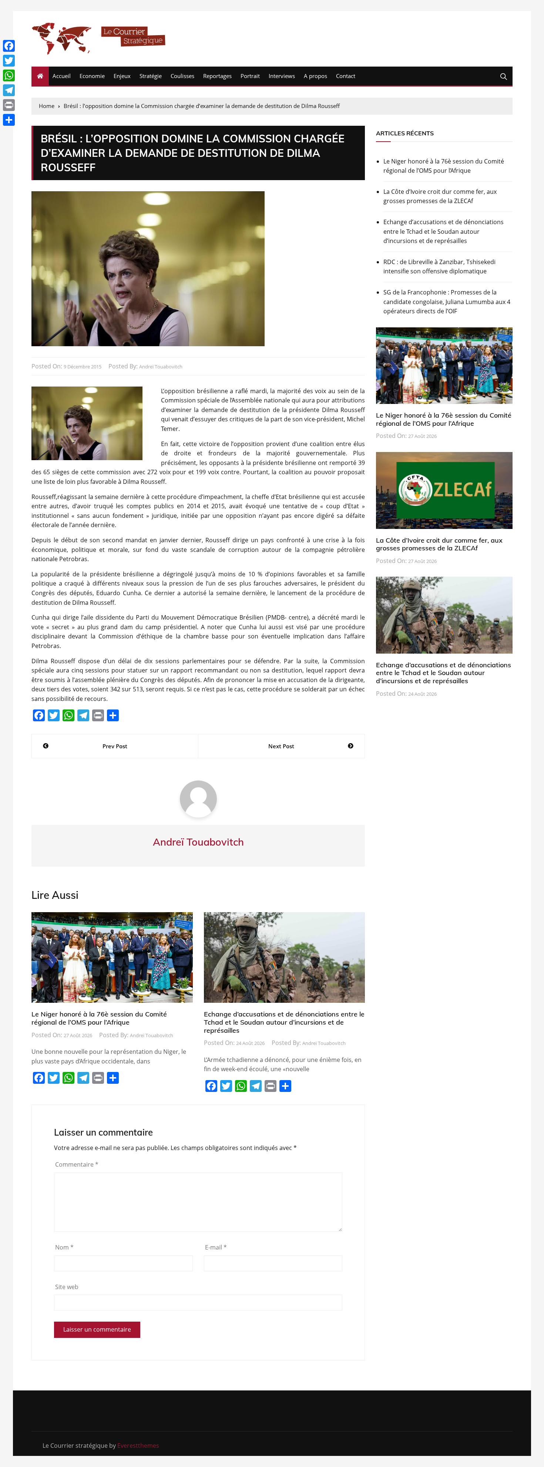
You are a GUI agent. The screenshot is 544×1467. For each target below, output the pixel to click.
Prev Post (115, 746)
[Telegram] (8, 90)
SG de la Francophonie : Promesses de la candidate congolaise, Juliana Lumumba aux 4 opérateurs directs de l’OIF (446, 301)
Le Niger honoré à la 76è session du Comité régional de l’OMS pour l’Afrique (99, 1018)
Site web (66, 1287)
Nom (64, 1247)
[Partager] (8, 119)
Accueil (62, 76)
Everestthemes (138, 1445)
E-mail (216, 1247)
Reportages (217, 76)
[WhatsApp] (8, 75)
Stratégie (151, 76)
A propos (315, 76)
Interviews (282, 76)
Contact (345, 76)
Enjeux (122, 76)
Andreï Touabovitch (160, 366)
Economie (92, 76)
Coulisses (182, 76)
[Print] (8, 105)
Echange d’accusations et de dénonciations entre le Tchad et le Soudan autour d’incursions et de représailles (284, 1022)
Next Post (281, 746)
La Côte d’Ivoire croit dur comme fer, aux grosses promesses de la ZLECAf (440, 196)
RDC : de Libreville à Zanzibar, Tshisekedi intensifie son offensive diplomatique (439, 267)
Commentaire (76, 1164)
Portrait (250, 76)
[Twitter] (8, 60)
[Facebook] (8, 45)
